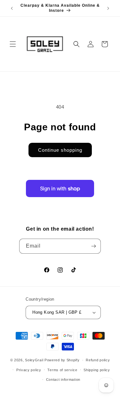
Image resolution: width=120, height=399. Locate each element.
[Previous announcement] (12, 8)
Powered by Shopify (62, 360)
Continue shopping (60, 150)
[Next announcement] (108, 8)
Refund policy (98, 360)
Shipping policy (97, 370)
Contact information (63, 379)
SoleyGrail (34, 360)
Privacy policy (28, 370)
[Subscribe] (93, 246)
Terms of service (62, 370)
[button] (13, 44)
